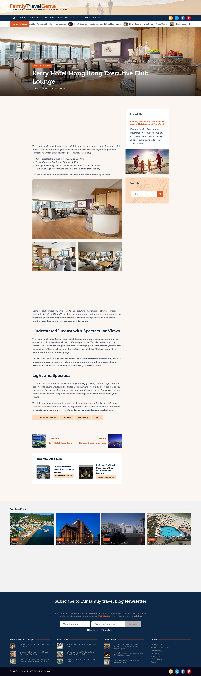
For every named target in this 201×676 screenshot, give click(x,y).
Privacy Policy (107, 630)
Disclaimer (155, 653)
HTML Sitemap (157, 659)
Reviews (79, 18)
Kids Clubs (69, 18)
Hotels (45, 18)
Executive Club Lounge (45, 418)
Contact (96, 18)
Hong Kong (83, 418)
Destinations (33, 18)
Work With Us (156, 656)
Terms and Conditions (160, 648)
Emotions (67, 418)
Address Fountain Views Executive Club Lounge (64, 469)
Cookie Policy (156, 651)
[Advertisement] (54, 125)
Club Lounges (56, 18)
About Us (21, 18)
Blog (87, 18)
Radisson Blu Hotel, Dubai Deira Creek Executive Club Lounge (105, 469)
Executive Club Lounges (42, 65)
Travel (97, 418)
